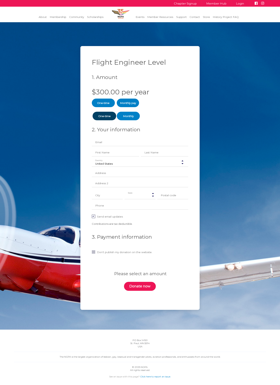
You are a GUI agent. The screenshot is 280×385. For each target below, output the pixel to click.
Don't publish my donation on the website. (124, 252)
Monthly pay (128, 102)
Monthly (128, 116)
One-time (103, 102)
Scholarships (95, 16)
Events (140, 16)
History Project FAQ (226, 16)
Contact (195, 16)
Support (181, 16)
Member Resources (160, 16)
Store (206, 16)
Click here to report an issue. (155, 376)
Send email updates (110, 216)
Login (240, 3)
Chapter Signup (185, 3)
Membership (58, 16)
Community (76, 16)
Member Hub (216, 3)
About (43, 16)
